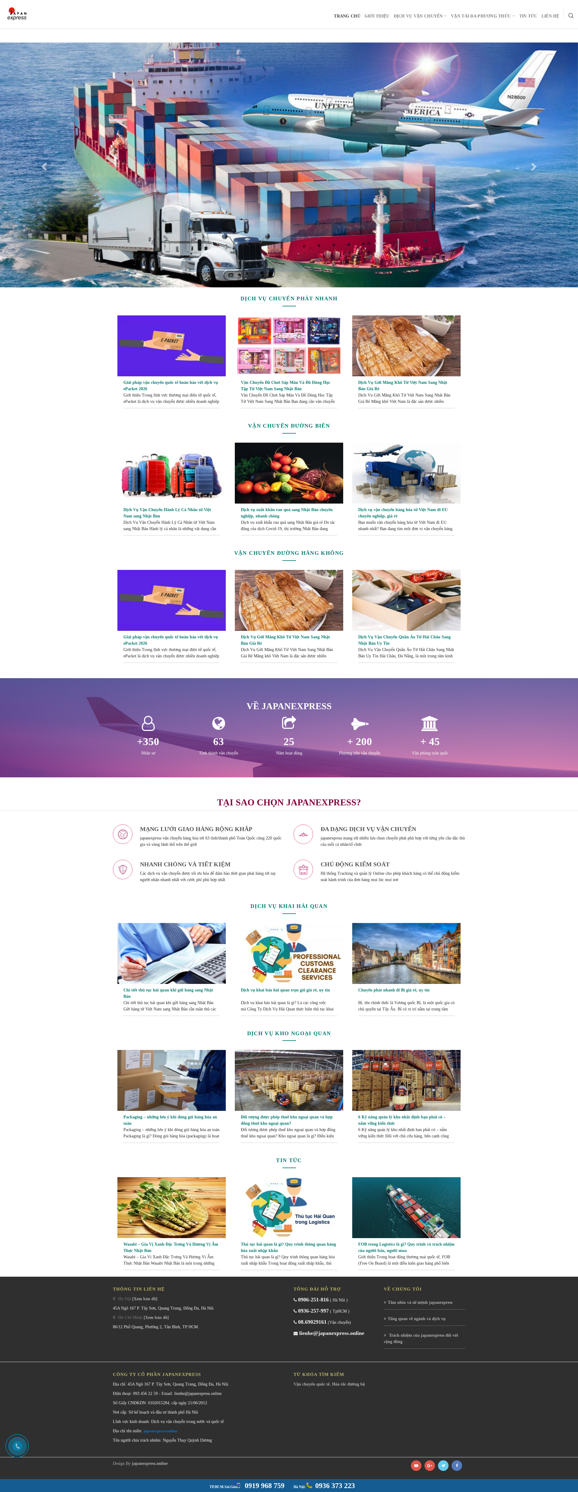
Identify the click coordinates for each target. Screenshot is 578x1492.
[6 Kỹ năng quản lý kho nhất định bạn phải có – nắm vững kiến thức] (406, 1080)
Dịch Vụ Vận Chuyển (418, 16)
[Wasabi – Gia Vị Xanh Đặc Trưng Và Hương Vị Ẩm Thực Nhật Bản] (171, 1207)
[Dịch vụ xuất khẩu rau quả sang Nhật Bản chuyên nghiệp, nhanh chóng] (289, 472)
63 (218, 742)
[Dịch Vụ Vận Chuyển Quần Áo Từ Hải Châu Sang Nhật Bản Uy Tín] (406, 600)
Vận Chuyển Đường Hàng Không (289, 553)
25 (289, 742)
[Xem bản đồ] (144, 1299)
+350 (148, 742)
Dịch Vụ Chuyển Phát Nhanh (289, 299)
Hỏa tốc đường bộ (348, 1384)
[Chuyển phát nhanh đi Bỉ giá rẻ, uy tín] (406, 953)
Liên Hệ (550, 16)
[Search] (570, 16)
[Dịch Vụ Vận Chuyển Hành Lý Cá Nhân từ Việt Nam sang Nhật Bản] (171, 472)
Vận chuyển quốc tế (312, 1384)
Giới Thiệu (377, 16)
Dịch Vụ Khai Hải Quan (289, 906)
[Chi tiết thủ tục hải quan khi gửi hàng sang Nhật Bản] (171, 953)
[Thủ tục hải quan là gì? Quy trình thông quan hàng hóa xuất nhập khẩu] (289, 1207)
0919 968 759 (263, 1486)
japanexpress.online (160, 1431)
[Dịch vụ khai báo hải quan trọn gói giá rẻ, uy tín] (289, 953)
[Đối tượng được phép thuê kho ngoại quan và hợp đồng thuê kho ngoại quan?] (289, 1080)
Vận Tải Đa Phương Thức (481, 16)
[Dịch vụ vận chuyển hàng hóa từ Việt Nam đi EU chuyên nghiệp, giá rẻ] (406, 472)
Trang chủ (347, 16)
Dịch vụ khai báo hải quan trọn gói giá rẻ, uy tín (285, 990)
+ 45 (430, 742)
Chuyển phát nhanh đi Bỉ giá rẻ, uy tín (394, 990)
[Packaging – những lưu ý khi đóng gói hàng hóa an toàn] (171, 1080)
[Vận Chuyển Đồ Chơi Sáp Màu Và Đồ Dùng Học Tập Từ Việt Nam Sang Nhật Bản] (289, 345)
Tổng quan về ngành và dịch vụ (417, 1319)
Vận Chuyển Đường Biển (289, 426)
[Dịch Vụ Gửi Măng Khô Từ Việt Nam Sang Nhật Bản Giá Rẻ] (406, 345)
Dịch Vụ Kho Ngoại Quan (289, 1033)
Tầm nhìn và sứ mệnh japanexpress (420, 1302)
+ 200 (359, 742)
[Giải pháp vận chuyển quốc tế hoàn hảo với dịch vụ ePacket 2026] (171, 345)
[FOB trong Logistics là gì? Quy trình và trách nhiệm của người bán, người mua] (406, 1207)
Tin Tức (528, 16)
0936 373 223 (335, 1486)
